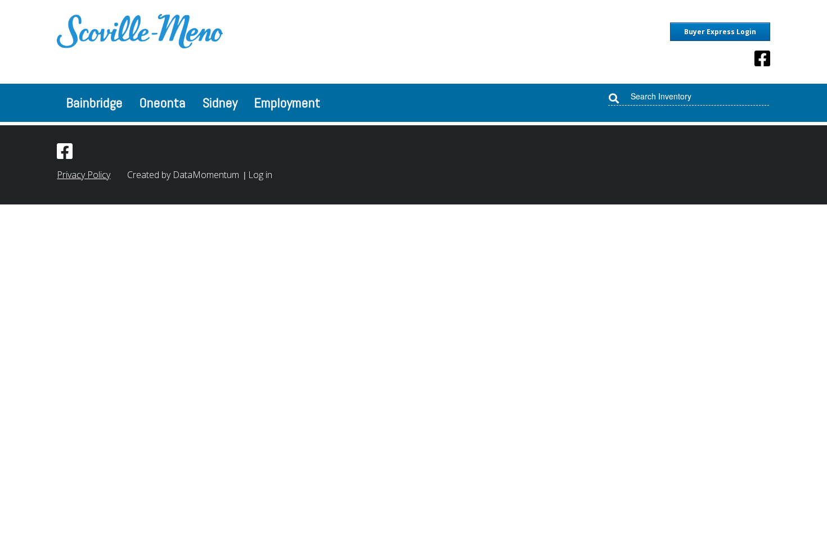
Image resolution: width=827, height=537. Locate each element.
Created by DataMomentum (184, 175)
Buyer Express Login (720, 32)
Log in (260, 175)
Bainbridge (94, 102)
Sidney (220, 102)
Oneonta (163, 102)
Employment (287, 102)
